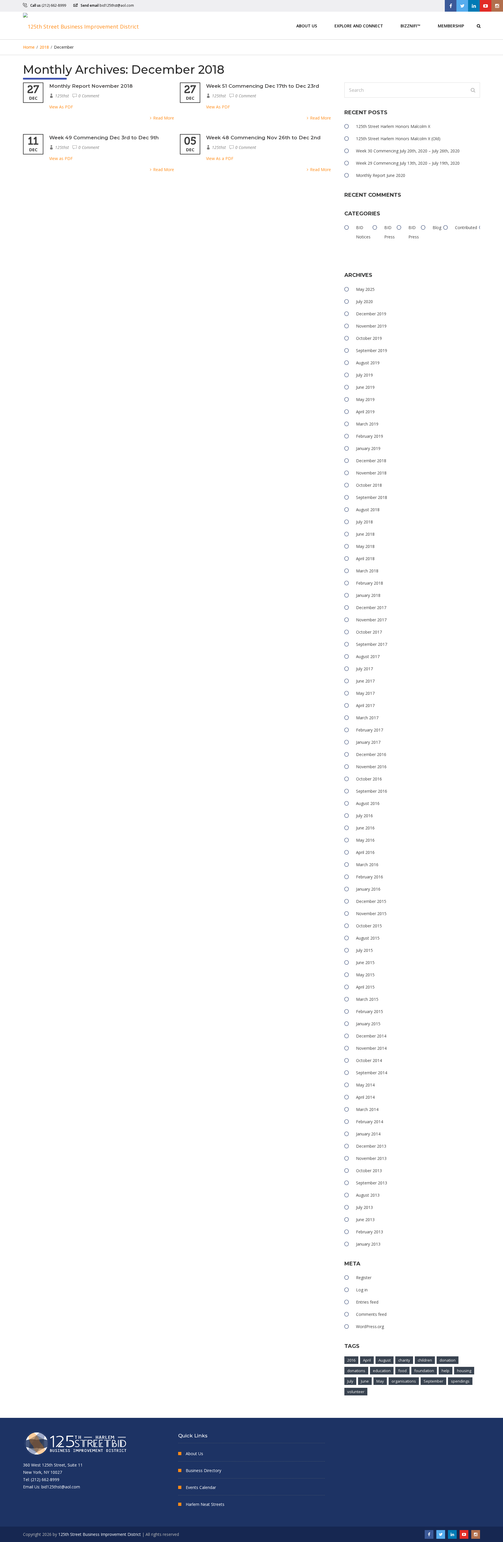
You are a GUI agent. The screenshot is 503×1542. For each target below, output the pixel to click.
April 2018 (365, 558)
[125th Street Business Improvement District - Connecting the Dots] (81, 25)
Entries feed (367, 1302)
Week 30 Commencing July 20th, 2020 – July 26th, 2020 (408, 151)
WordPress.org (370, 1326)
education (382, 1370)
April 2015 (365, 987)
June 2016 (365, 828)
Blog (437, 227)
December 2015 (371, 901)
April (367, 1360)
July (350, 1381)
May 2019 (365, 399)
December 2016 (371, 754)
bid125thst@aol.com (117, 5)
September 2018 (371, 497)
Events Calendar (201, 1487)
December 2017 (371, 607)
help (445, 1370)
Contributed (466, 227)
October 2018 (369, 485)
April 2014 (365, 1097)
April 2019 (365, 411)
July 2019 (364, 375)
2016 (351, 1360)
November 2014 (371, 1048)
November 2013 (371, 1158)
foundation (424, 1370)
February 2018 (369, 583)
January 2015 (368, 1023)
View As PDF (61, 107)
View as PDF (61, 158)
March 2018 (367, 571)
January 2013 (368, 1244)
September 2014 (371, 1072)
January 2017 (368, 742)
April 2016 (365, 852)
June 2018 (365, 534)
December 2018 (371, 460)
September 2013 (371, 1183)
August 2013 (368, 1195)
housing (464, 1370)
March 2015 (367, 999)
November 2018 (371, 473)
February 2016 (369, 877)
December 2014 (371, 1036)
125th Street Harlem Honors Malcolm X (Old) (398, 138)
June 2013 (365, 1219)
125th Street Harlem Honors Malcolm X (393, 126)
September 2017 (371, 644)
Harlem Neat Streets (205, 1504)
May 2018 (365, 546)
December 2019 (371, 314)
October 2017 (369, 632)
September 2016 (371, 791)
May (380, 1381)
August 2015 (368, 938)
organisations (404, 1381)
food (402, 1370)
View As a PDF (219, 158)
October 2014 (369, 1060)
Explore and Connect (358, 25)
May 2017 (365, 693)
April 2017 (365, 705)
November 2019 (371, 326)
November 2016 (371, 766)
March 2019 (367, 424)
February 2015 (369, 1011)
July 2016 (364, 815)
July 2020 (364, 301)
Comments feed (371, 1314)
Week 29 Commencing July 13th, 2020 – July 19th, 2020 (408, 163)
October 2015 (369, 926)
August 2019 (368, 362)
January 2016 (368, 889)
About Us (306, 25)
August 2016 (368, 803)
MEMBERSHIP (451, 25)
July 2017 (364, 668)
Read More (163, 118)
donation (448, 1360)
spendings (460, 1381)
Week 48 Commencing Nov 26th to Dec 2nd (263, 137)
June (365, 1381)
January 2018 (368, 595)
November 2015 (371, 913)
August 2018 (368, 509)
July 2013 (364, 1207)
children (425, 1360)
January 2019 (368, 448)
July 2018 (364, 522)
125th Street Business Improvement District (99, 1534)
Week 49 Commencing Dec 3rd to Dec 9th (104, 137)
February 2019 (369, 436)
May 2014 (365, 1085)
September (433, 1381)
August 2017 (368, 656)
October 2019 (369, 338)
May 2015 (365, 974)
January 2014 (368, 1134)
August (384, 1360)
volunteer (355, 1391)
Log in (362, 1290)
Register (363, 1277)
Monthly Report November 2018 (91, 86)
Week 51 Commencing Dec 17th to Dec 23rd (262, 86)
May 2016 (365, 840)
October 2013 (369, 1170)
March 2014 (367, 1109)
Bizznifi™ (410, 25)
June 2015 (365, 962)
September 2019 (371, 350)
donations (356, 1370)
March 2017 (367, 717)
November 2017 (371, 620)
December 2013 (371, 1146)
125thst (62, 96)
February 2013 (369, 1232)
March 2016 (367, 864)
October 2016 (369, 779)
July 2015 (364, 950)
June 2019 (365, 387)
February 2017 (369, 730)
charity (404, 1360)
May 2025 (365, 289)
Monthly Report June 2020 (380, 175)
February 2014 (369, 1121)
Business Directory (203, 1470)
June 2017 (365, 681)
